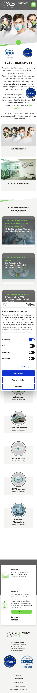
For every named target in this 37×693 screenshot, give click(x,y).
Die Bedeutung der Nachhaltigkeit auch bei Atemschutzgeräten (15, 265)
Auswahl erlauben (18, 380)
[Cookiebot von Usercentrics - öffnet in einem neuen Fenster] (26, 304)
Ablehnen (18, 386)
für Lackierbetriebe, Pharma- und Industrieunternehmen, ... (18, 230)
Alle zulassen (18, 373)
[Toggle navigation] (33, 4)
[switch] (32, 346)
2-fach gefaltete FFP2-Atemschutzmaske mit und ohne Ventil (17, 299)
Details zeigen (25, 367)
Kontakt (21, 612)
